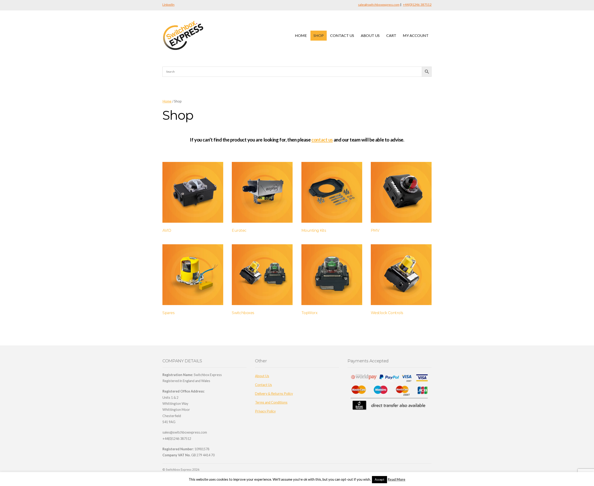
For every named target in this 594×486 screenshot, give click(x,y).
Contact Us (342, 35)
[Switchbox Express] (183, 50)
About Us (370, 35)
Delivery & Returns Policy (274, 394)
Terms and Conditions (271, 402)
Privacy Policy (265, 411)
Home (301, 35)
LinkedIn (168, 4)
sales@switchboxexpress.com (379, 4)
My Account (416, 35)
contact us (322, 139)
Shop (318, 35)
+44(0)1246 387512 (417, 4)
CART (391, 35)
